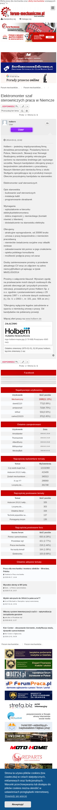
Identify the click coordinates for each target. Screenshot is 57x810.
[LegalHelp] (28, 78)
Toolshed (7, 574)
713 (41, 408)
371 (41, 416)
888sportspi (17, 446)
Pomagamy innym (17, 519)
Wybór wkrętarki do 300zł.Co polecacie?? (21, 598)
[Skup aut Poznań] (28, 57)
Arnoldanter (17, 434)
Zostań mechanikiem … (17, 476)
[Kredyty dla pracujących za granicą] (28, 695)
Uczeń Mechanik (10, 601)
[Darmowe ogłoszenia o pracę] (28, 685)
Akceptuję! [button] (18, 804)
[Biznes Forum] (28, 674)
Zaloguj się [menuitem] (27, 19)
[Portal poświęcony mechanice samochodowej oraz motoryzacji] (28, 27)
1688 (41, 399)
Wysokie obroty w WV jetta (15, 585)
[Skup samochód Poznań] (28, 747)
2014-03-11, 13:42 (14, 140)
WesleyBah (17, 451)
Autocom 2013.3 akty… (17, 472)
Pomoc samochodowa (17, 537)
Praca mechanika (17, 545)
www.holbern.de (33, 318)
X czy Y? (17, 481)
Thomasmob (17, 438)
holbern (12, 122)
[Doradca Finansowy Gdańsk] (28, 654)
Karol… (7, 588)
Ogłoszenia (17, 634)
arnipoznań (17, 408)
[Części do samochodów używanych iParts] (28, 37)
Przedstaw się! (17, 541)
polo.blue (7, 617)
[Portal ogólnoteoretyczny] (28, 706)
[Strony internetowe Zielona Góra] (28, 716)
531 (41, 412)
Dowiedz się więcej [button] (16, 796)
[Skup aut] (28, 67)
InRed (17, 412)
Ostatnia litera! (17, 511)
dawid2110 (17, 403)
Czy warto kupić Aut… (17, 468)
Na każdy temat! (17, 549)
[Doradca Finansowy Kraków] (28, 664)
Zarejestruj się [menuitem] (10, 19)
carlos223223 (17, 416)
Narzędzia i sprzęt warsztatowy (28, 601)
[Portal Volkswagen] (28, 737)
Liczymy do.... (17, 485)
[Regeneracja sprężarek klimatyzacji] (28, 758)
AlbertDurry (17, 442)
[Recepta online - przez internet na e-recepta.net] (28, 47)
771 (41, 403)
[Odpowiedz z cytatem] (47, 123)
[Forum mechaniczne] (23, 12)
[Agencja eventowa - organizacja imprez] (28, 768)
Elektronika (17, 554)
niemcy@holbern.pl (13, 269)
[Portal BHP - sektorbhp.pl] (28, 726)
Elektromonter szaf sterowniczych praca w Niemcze (27, 98)
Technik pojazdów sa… (17, 515)
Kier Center (8, 634)
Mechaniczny (17, 399)
